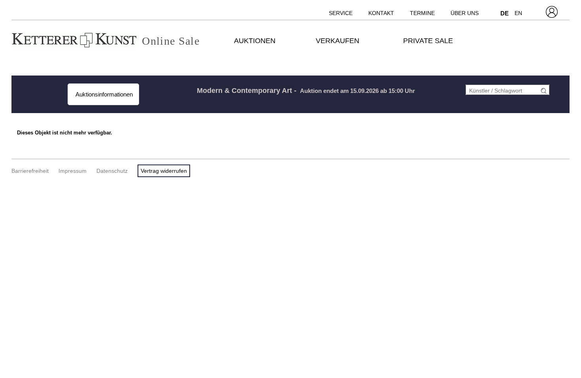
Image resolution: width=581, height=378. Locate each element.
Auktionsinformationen (103, 94)
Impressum (72, 171)
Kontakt (381, 13)
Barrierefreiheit (30, 171)
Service (341, 13)
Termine (422, 13)
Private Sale (428, 41)
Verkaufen (337, 41)
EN (518, 13)
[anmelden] (541, 91)
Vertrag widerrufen (164, 171)
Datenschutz (112, 171)
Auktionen (254, 41)
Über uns (465, 13)
